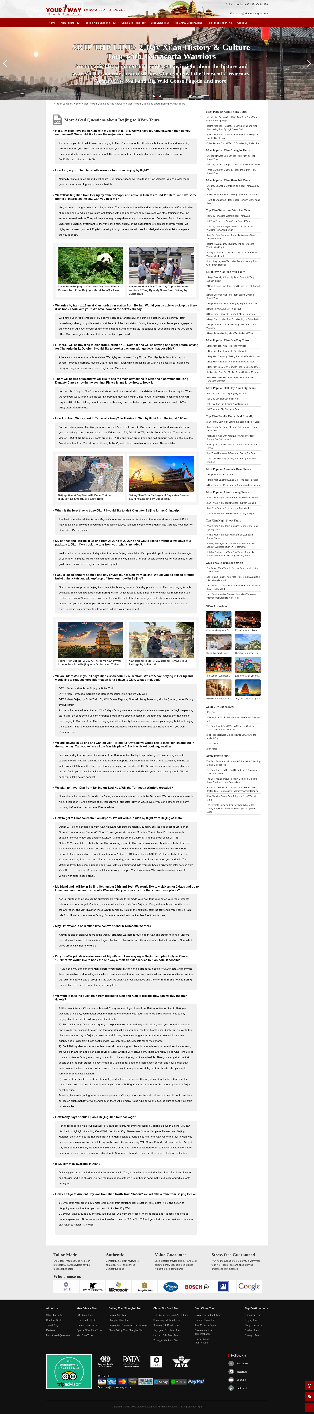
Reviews (50, 1330)
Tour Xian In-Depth (86, 1320)
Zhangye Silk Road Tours (166, 1340)
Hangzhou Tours (253, 1325)
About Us (242, 22)
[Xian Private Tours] (85, 15)
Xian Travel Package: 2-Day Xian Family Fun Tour (230, 453)
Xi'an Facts (211, 712)
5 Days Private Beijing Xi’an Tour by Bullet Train (229, 333)
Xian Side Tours (85, 1335)
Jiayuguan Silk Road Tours (167, 1330)
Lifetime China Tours (205, 1320)
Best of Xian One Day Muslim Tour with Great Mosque (232, 372)
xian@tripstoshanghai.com (252, 13)
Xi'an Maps (211, 749)
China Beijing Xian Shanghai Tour (126, 1330)
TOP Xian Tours (85, 1315)
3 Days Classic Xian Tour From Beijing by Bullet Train (232, 319)
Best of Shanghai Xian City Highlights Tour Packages (232, 194)
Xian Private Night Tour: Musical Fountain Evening (231, 503)
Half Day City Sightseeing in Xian (222, 399)
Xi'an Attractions (216, 606)
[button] (154, 96)
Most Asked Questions (58, 1335)
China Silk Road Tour (133, 22)
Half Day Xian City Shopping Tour (222, 409)
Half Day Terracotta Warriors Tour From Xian (228, 216)
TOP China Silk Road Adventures (170, 1315)
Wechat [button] (309, 1396)
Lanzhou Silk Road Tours (166, 1335)
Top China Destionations (188, 22)
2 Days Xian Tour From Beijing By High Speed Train (231, 303)
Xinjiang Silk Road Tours (166, 1325)
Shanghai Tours (253, 1315)
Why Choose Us (54, 1315)
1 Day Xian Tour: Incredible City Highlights (227, 351)
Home (52, 22)
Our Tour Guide (54, 1320)
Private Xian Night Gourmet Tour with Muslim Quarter (232, 497)
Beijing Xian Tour (117, 1315)
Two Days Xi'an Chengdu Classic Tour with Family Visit (233, 164)
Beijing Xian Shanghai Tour (100, 22)
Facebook (242, 1363)
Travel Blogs (52, 1325)
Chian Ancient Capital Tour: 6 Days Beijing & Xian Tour (233, 143)
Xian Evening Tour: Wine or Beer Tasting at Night (230, 513)
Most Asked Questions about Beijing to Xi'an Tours (112, 120)
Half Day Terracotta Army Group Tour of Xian (228, 221)
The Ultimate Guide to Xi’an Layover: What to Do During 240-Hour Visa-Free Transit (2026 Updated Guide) (231, 808)
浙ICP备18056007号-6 (190, 1406)
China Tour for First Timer (208, 1315)
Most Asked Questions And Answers (104, 103)
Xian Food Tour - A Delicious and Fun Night (227, 508)
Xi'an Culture (212, 743)
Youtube (241, 1379)
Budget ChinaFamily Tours (202, 1341)
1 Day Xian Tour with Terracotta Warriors (226, 346)
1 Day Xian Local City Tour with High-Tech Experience (233, 367)
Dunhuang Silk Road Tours (167, 1320)
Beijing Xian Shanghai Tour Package (128, 1325)
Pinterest (242, 1388)
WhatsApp (309, 1385)
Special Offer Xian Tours (89, 1330)
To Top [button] (309, 1409)
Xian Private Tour (70, 22)
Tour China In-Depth (205, 1325)
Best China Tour (160, 22)
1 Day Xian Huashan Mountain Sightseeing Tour (230, 361)
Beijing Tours (252, 1320)
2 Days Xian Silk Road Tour (220, 474)
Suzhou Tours (252, 1330)
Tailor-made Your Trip (219, 22)
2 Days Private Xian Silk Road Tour (223, 309)
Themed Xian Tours (87, 1325)
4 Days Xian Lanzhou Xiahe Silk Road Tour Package (232, 480)
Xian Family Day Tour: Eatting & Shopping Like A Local (233, 422)
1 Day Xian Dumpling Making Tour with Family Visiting (233, 356)
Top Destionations (256, 1308)
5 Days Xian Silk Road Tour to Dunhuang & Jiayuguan (233, 485)
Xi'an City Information (220, 706)
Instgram (242, 1371)
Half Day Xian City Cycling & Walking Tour (227, 404)
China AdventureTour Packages (203, 1332)
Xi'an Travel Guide (218, 755)
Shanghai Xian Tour (119, 1320)
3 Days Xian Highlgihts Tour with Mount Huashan (230, 314)
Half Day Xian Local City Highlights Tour (226, 393)
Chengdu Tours (253, 1335)
